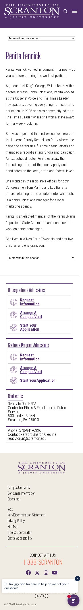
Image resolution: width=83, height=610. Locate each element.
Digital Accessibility (20, 538)
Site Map (13, 526)
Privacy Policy (16, 520)
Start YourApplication (38, 380)
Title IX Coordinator (20, 532)
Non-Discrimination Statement (27, 515)
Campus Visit (31, 314)
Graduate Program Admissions (28, 344)
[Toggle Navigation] (74, 11)
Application (29, 327)
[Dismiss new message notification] (77, 579)
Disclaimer (14, 499)
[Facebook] (28, 572)
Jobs (10, 509)
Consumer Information (21, 493)
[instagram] (46, 572)
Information (29, 302)
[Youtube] (54, 572)
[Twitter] (37, 572)
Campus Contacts (19, 487)
